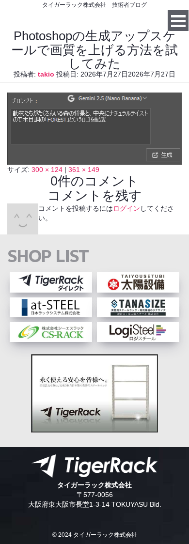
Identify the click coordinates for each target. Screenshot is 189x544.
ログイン (126, 208)
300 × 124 (47, 169)
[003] (94, 160)
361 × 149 (83, 169)
